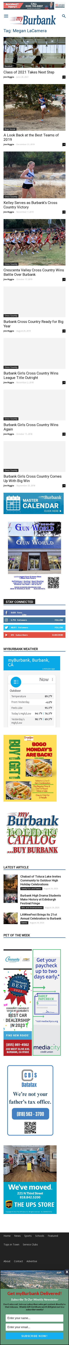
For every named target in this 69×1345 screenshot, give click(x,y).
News (17, 1266)
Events (24, 953)
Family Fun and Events (31, 919)
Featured (53, 1266)
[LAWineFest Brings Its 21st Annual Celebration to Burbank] (11, 949)
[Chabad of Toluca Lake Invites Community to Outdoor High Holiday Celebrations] (11, 916)
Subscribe (57, 635)
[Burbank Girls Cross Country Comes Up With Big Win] (34, 456)
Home (7, 1266)
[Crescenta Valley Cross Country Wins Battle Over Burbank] (34, 242)
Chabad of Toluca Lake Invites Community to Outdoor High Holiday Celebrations (40, 911)
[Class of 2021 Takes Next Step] (34, 52)
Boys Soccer (10, 129)
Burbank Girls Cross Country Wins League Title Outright (31, 375)
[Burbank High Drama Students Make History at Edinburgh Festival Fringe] (11, 929)
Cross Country (11, 196)
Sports (28, 1266)
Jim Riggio (9, 77)
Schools (39, 1266)
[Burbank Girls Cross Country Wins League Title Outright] (34, 353)
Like (24, 614)
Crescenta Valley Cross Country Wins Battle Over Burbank (34, 272)
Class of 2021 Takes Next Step (29, 72)
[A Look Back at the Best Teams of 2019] (34, 107)
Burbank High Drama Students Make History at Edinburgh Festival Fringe (40, 930)
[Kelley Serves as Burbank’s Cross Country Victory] (34, 174)
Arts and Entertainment (31, 938)
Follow (59, 620)
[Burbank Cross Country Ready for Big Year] (34, 301)
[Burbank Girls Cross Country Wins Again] (34, 405)
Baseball (8, 66)
